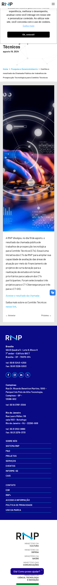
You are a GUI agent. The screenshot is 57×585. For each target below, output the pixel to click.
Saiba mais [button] (28, 26)
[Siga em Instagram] (14, 375)
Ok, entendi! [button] (28, 34)
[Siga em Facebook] (8, 375)
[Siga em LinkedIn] (21, 375)
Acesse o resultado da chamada (22, 295)
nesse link (11, 306)
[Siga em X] (27, 375)
